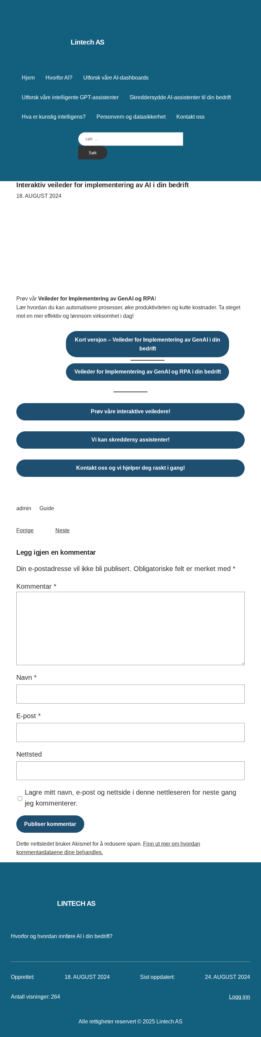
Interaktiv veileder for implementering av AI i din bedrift (102, 185)
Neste (62, 530)
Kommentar (36, 586)
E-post (28, 716)
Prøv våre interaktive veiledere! (130, 411)
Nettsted (29, 754)
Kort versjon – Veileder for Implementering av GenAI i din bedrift (147, 344)
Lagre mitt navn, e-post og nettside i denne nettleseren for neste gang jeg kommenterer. (130, 798)
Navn (26, 677)
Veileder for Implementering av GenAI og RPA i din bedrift (147, 372)
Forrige (25, 530)
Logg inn (239, 997)
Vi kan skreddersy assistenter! (130, 440)
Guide (46, 508)
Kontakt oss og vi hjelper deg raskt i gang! (130, 468)
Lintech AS (87, 42)
